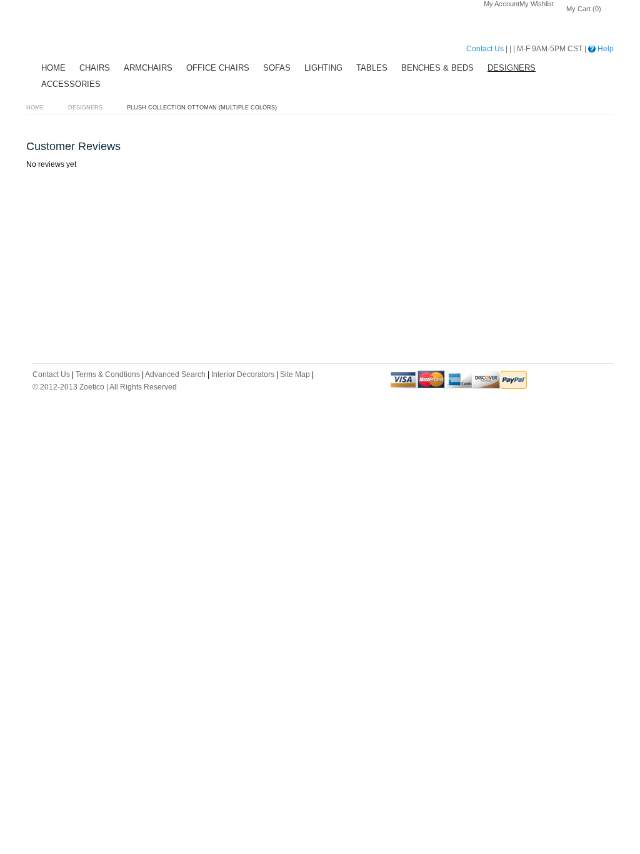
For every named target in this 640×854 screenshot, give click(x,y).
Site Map (295, 374)
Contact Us (485, 48)
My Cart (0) (583, 9)
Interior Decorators (242, 374)
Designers (85, 107)
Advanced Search (175, 374)
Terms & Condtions (108, 374)
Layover (73, 31)
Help (605, 48)
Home (35, 107)
